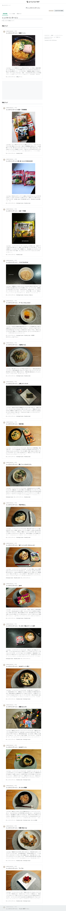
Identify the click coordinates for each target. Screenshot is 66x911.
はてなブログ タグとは (49, 37)
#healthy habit (19, 153)
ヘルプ (54, 37)
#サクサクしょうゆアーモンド (12, 337)
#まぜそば (26, 295)
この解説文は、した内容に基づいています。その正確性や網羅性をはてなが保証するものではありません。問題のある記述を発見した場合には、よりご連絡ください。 (8, 21)
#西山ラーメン (19, 76)
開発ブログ (58, 37)
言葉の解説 (5, 13)
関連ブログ (19, 13)
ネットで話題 (12, 13)
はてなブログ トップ (6, 5)
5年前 (16, 664)
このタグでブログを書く (59, 10)
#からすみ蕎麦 (34, 820)
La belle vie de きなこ (10, 31)
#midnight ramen (20, 203)
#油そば (31, 295)
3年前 (16, 31)
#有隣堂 (32, 335)
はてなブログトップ (48, 38)
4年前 (16, 260)
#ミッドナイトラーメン (11, 76)
